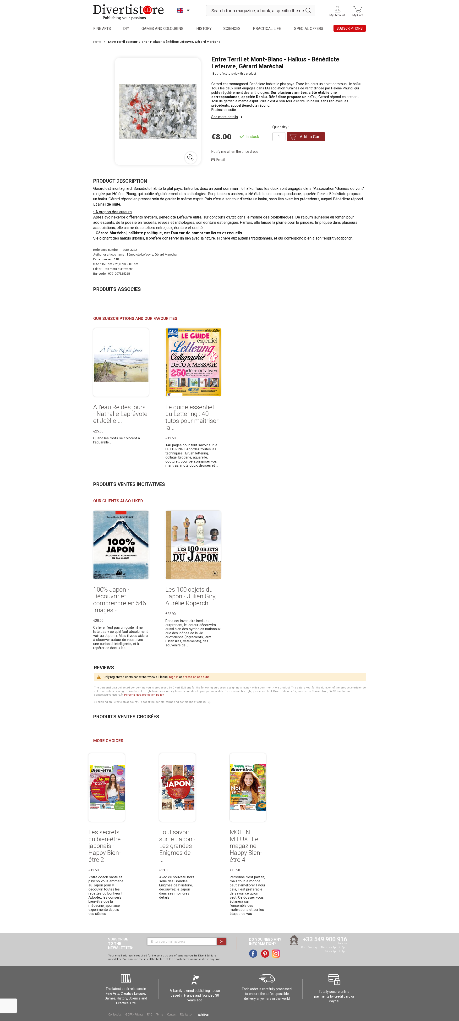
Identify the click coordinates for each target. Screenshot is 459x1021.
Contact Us (115, 1014)
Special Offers (308, 28)
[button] (191, 158)
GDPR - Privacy (134, 1014)
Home (97, 42)
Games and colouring (162, 28)
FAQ (149, 1014)
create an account (196, 677)
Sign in (173, 677)
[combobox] (261, 10)
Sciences (231, 28)
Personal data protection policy (144, 694)
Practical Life (267, 28)
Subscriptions (350, 28)
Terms (160, 1014)
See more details (224, 117)
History (203, 28)
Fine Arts (102, 28)
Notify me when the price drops (234, 151)
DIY (126, 28)
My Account (337, 15)
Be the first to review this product (234, 73)
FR (180, 16)
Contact (172, 1014)
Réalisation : (187, 1014)
